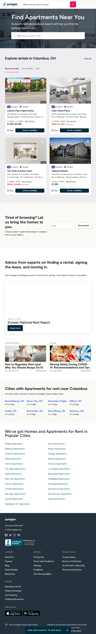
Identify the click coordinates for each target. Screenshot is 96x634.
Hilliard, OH (75, 401)
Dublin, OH (10, 410)
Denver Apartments (57, 458)
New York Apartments (15, 479)
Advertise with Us (13, 586)
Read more (15, 328)
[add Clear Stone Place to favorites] (88, 81)
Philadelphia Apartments (59, 479)
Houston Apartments (57, 463)
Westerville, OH (34, 410)
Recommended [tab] (12, 68)
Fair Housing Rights (42, 574)
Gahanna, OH (77, 410)
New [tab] (38, 68)
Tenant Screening (13, 590)
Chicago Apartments (57, 453)
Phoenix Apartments (14, 484)
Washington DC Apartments (17, 504)
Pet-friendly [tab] (27, 68)
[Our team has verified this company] (21, 107)
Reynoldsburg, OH (14, 401)
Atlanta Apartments (14, 443)
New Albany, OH (56, 410)
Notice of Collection (71, 561)
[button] (14, 614)
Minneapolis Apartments (59, 473)
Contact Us (39, 557)
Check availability (30, 130)
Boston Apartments (57, 448)
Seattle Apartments (14, 499)
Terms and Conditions (44, 561)
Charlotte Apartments (15, 453)
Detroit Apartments (14, 463)
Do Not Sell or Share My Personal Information (73, 567)
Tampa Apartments (56, 499)
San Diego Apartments (15, 494)
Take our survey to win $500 (44, 630)
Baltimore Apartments (15, 448)
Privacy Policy (69, 557)
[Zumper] (10, 4)
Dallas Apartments (13, 458)
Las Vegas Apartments (15, 468)
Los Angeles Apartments (59, 468)
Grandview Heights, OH (60, 401)
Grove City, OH (34, 401)
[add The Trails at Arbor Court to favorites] (43, 141)
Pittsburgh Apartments (58, 484)
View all (87, 58)
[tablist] (48, 69)
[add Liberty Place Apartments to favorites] (43, 81)
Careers (8, 561)
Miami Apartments (13, 473)
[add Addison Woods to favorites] (88, 141)
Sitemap (37, 565)
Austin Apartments (56, 443)
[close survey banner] (67, 630)
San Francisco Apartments (60, 494)
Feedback (38, 569)
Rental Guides (11, 569)
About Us (9, 557)
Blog (7, 565)
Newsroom (10, 574)
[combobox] (44, 4)
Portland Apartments (14, 489)
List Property (11, 595)
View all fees (30, 121)
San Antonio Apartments (59, 489)
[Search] (73, 4)
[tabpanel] (48, 134)
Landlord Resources (14, 599)
